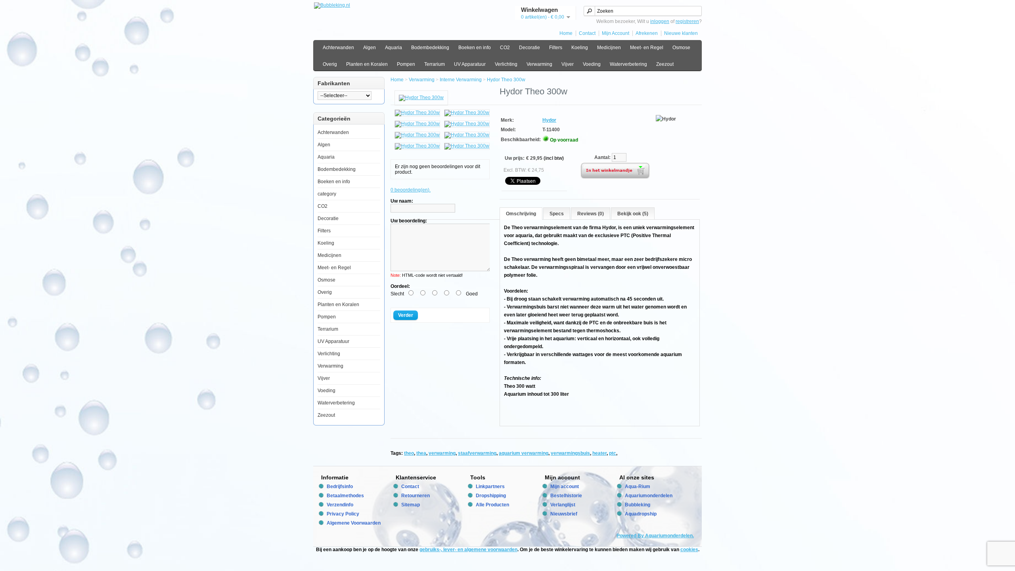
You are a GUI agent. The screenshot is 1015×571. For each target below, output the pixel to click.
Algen (369, 47)
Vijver (567, 64)
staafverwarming (477, 453)
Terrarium (434, 64)
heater (599, 453)
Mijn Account (615, 33)
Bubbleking (637, 505)
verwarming (442, 453)
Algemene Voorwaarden (354, 523)
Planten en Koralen (367, 64)
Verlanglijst (562, 505)
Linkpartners (490, 486)
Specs (557, 214)
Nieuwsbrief (563, 514)
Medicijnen (609, 47)
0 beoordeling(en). (411, 190)
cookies (689, 549)
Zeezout (665, 64)
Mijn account (564, 486)
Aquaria (393, 47)
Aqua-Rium (637, 486)
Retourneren (415, 495)
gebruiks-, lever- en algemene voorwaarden (468, 549)
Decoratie (529, 47)
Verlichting (506, 64)
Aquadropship (641, 514)
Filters (555, 47)
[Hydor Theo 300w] (421, 97)
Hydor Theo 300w (506, 79)
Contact (587, 33)
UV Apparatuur (470, 64)
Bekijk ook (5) (632, 214)
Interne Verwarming (461, 79)
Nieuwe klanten (681, 33)
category (327, 194)
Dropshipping (491, 495)
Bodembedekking (430, 47)
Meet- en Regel (646, 47)
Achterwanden (338, 47)
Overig (330, 64)
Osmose (681, 47)
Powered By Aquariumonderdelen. (655, 535)
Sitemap (410, 505)
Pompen (406, 64)
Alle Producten (492, 505)
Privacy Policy (343, 514)
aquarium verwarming (523, 453)
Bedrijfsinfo (340, 486)
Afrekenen (647, 33)
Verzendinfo (340, 505)
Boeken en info (474, 47)
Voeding (592, 64)
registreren (687, 21)
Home (566, 33)
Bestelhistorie (566, 495)
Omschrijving (521, 214)
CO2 (505, 47)
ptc (612, 453)
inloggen (659, 21)
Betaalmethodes (345, 495)
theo (409, 453)
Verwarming (539, 64)
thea (421, 453)
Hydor (549, 120)
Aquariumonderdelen (648, 495)
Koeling (579, 47)
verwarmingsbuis (570, 453)
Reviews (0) (590, 214)
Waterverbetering (628, 64)
